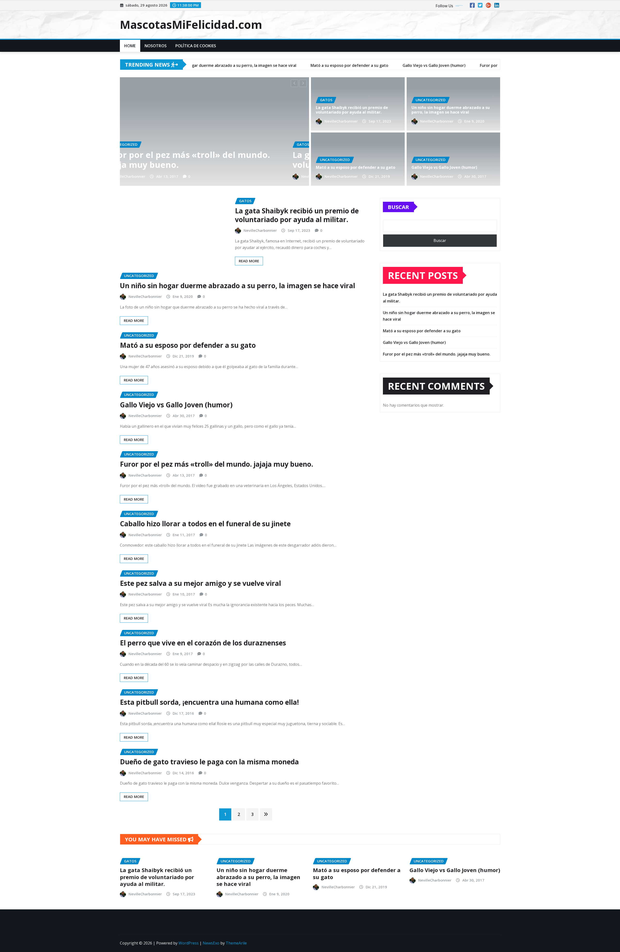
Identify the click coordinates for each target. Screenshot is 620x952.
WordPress (188, 943)
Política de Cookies (195, 45)
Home (130, 45)
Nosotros (156, 45)
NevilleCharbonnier (267, 176)
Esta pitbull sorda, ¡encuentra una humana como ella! (209, 702)
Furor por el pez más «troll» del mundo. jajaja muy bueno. (216, 464)
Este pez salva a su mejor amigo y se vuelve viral (200, 583)
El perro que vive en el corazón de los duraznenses (203, 642)
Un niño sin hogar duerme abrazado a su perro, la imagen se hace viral (450, 110)
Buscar (398, 206)
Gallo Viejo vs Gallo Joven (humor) (444, 167)
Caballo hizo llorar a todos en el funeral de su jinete (205, 523)
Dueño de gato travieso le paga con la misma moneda (209, 761)
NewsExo (211, 943)
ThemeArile (236, 943)
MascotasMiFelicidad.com (191, 24)
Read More (249, 260)
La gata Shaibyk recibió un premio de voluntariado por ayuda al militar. (131, 159)
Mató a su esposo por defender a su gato (355, 167)
